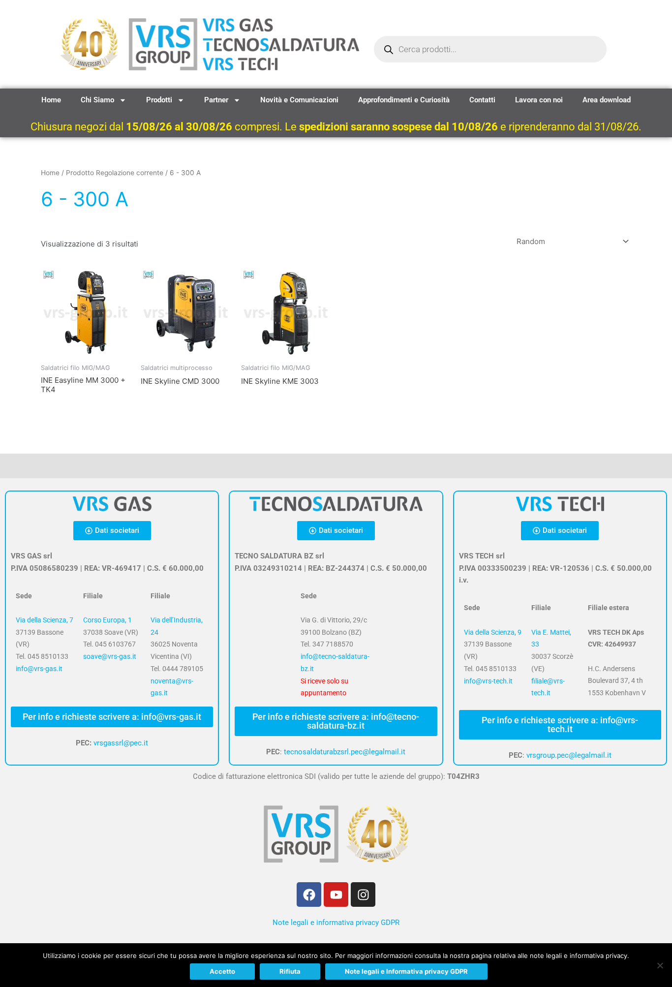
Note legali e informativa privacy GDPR (336, 922)
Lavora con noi (539, 99)
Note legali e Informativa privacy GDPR (406, 971)
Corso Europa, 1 (107, 620)
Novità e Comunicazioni (299, 99)
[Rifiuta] (660, 965)
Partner (216, 99)
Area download (606, 99)
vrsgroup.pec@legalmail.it (568, 755)
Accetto (222, 971)
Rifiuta (290, 971)
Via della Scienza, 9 (492, 632)
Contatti (482, 99)
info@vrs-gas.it (39, 669)
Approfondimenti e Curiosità (404, 99)
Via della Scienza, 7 (44, 620)
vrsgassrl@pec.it (120, 743)
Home (51, 99)
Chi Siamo (97, 99)
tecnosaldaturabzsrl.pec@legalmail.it (344, 751)
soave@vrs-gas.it (109, 656)
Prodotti (159, 99)
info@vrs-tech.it (488, 681)
